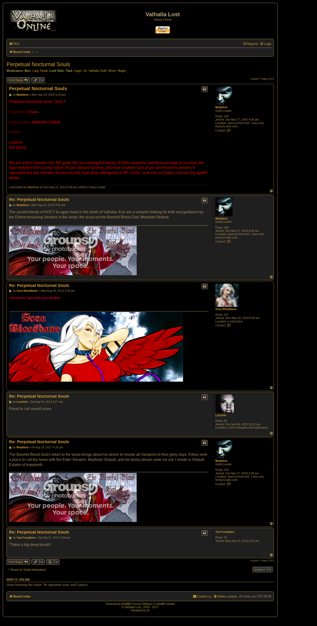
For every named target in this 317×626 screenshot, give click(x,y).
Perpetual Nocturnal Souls (38, 64)
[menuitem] (14, 43)
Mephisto (221, 107)
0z (148, 610)
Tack (69, 70)
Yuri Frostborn (224, 532)
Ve (85, 70)
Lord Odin (56, 70)
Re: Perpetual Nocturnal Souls (39, 199)
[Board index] (33, 20)
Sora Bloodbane (225, 309)
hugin (77, 70)
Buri (28, 70)
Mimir (112, 70)
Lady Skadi (40, 70)
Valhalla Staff (98, 70)
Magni (122, 70)
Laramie (220, 415)
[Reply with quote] (205, 89)
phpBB (125, 604)
